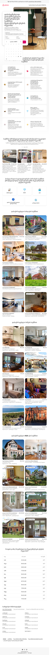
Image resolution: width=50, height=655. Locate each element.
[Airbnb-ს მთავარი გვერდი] (5, 5)
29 (18, 56)
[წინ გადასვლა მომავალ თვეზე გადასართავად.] (20, 41)
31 (6, 59)
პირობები (30, 652)
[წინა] (22, 147)
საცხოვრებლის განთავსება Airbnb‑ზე (37, 5)
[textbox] (9, 38)
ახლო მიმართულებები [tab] (7, 609)
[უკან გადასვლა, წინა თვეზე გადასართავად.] (6, 41)
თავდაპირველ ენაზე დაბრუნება (34, 1)
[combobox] (15, 34)
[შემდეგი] (27, 147)
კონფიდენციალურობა (22, 652)
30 (20, 56)
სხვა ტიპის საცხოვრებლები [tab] (19, 609)
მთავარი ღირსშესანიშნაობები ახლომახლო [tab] (35, 609)
